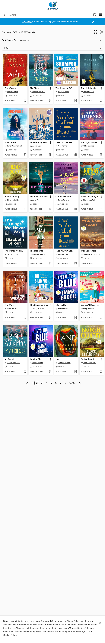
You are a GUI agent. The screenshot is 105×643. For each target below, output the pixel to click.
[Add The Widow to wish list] (25, 317)
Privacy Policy (72, 621)
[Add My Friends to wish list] (50, 101)
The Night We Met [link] (89, 142)
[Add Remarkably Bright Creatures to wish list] (101, 209)
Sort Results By (9, 40)
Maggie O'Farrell (64, 363)
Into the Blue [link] (62, 305)
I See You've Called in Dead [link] (65, 142)
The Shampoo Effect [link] (65, 88)
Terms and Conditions (51, 621)
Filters (7, 48)
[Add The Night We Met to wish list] (101, 155)
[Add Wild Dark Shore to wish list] (101, 263)
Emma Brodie (63, 308)
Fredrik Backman (38, 92)
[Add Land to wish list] (75, 372)
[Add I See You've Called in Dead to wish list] (75, 155)
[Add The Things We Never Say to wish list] (25, 263)
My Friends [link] (35, 88)
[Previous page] (27, 383)
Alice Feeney (37, 200)
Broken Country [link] (12, 196)
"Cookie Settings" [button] (77, 628)
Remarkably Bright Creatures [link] (90, 196)
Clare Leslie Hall (13, 200)
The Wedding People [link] (39, 142)
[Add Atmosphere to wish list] (25, 155)
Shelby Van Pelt (89, 200)
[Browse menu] (100, 15)
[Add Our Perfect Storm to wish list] (75, 209)
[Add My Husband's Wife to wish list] (50, 209)
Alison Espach (37, 146)
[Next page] (80, 383)
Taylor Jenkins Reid (14, 146)
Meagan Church (38, 254)
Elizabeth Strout (13, 254)
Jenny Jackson (63, 92)
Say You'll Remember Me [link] (90, 305)
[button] (95, 33)
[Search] (4, 15)
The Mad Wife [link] (36, 251)
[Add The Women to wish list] (25, 101)
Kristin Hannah (12, 92)
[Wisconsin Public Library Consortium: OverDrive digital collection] (52, 5)
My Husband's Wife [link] (39, 196)
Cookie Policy (9, 635)
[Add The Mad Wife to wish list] (50, 263)
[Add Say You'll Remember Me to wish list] (101, 317)
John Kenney (63, 146)
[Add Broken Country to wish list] (25, 209)
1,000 (72, 383)
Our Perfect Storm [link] (64, 196)
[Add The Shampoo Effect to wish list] (75, 101)
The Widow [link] (10, 305)
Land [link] (58, 359)
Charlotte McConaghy (91, 254)
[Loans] (94, 15)
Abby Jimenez (88, 146)
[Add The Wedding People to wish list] (50, 155)
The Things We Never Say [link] (14, 251)
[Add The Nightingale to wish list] (101, 101)
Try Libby (26, 21)
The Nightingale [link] (88, 88)
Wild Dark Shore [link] (88, 251)
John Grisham (12, 308)
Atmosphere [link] (10, 142)
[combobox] (46, 15)
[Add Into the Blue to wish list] (75, 317)
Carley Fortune (63, 200)
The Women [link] (10, 88)
